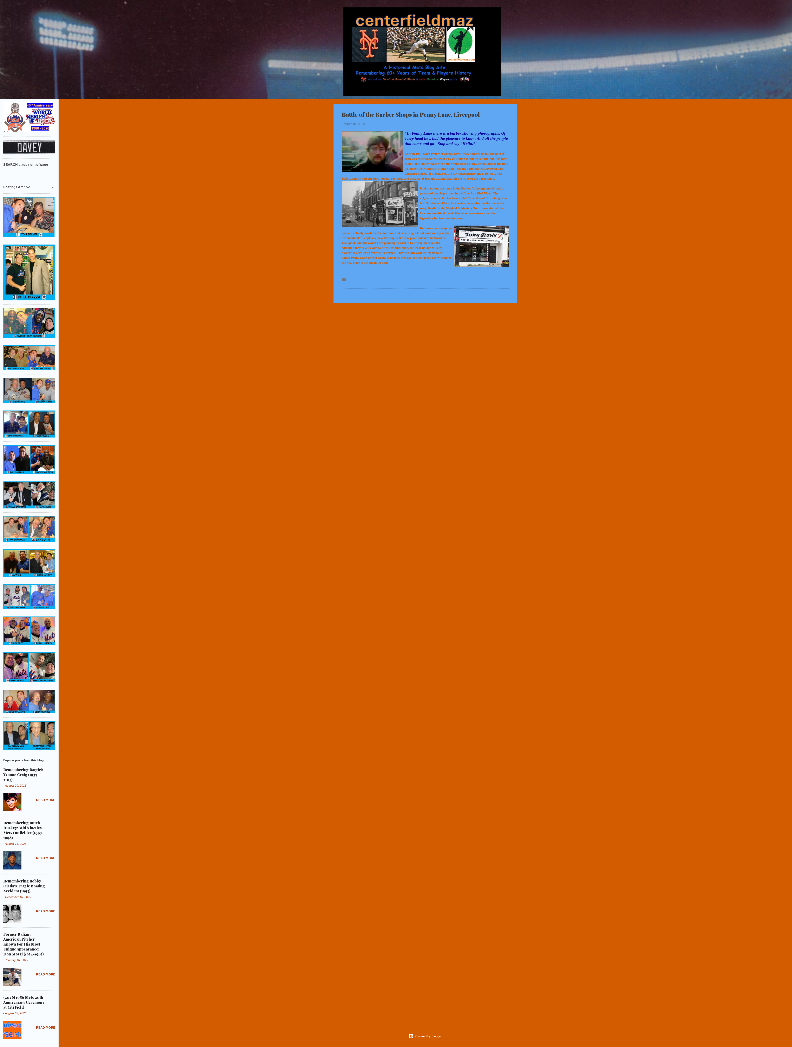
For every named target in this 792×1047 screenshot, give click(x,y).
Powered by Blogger (428, 1036)
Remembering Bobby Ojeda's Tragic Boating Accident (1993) (24, 886)
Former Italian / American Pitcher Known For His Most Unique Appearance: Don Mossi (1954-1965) (23, 944)
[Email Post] (344, 280)
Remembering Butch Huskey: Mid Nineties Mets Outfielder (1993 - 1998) (24, 830)
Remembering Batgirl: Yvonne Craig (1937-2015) (23, 774)
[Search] (514, 11)
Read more (45, 800)
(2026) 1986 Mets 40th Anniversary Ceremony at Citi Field (23, 1002)
